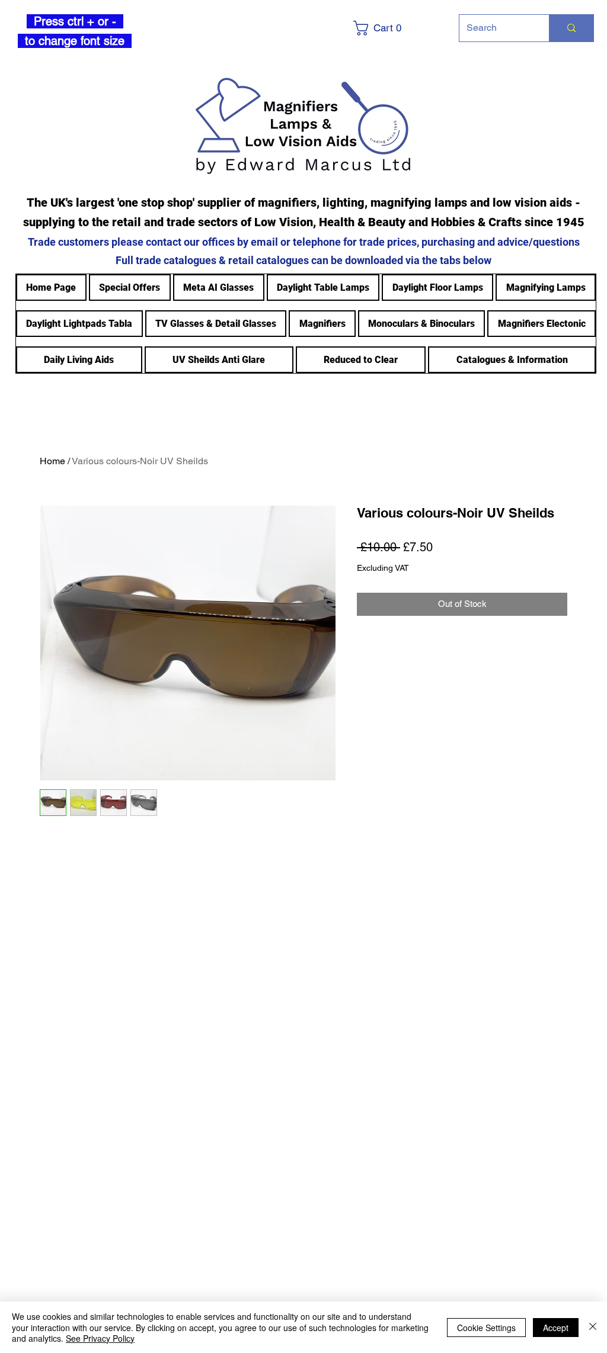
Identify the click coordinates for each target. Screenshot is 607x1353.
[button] (396, 28)
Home (52, 461)
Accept (555, 1327)
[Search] (571, 28)
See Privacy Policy (100, 1338)
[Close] (593, 1327)
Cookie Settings (486, 1327)
